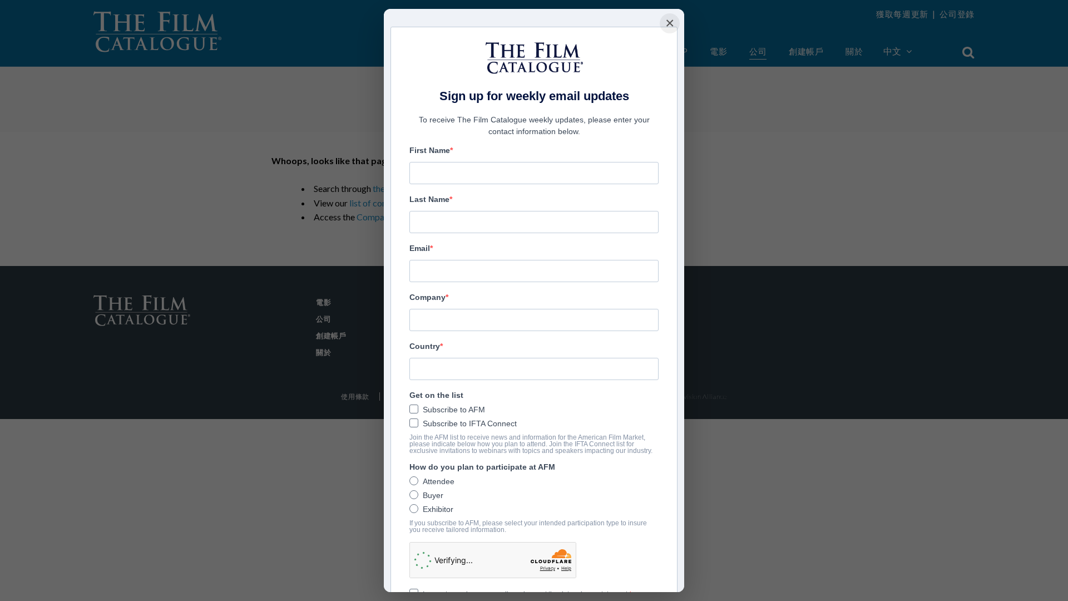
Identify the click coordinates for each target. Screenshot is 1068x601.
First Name (429, 150)
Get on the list (436, 395)
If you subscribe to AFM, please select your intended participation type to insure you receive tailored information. (528, 526)
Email (419, 248)
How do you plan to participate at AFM (482, 467)
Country (424, 346)
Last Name (429, 199)
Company (427, 297)
